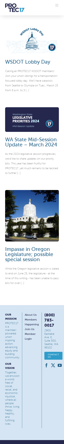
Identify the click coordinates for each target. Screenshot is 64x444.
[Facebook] (46, 365)
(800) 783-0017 (49, 320)
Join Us (29, 329)
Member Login (30, 336)
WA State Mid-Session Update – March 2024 (31, 142)
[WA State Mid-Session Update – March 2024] (32, 119)
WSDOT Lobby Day (27, 62)
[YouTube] (60, 365)
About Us (31, 314)
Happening (32, 324)
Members (31, 319)
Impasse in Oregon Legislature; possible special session (29, 254)
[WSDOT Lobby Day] (32, 39)
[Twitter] (53, 365)
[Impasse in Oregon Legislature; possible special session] (32, 215)
